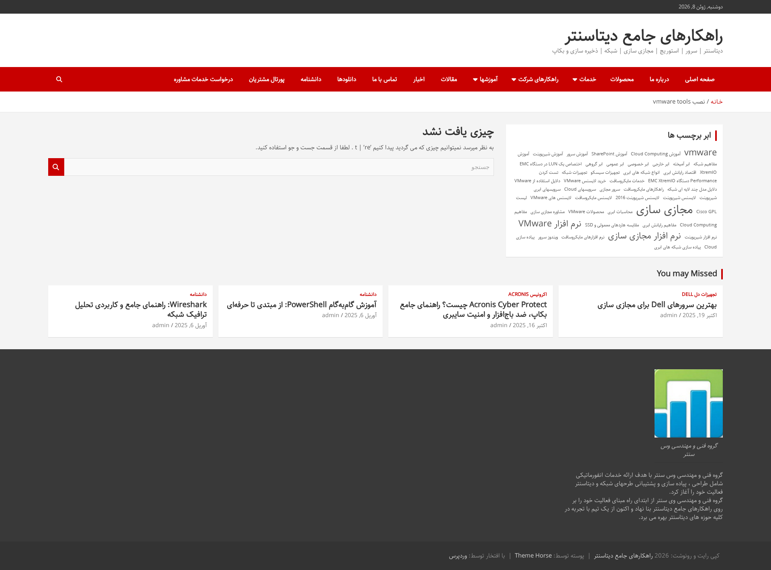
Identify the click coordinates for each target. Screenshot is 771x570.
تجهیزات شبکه (574, 172)
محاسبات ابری (620, 212)
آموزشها (489, 79)
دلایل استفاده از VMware (537, 181)
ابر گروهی (594, 164)
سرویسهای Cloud (580, 189)
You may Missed (687, 274)
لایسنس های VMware (550, 198)
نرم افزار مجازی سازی (644, 236)
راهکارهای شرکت (538, 79)
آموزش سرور (577, 154)
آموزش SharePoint (609, 154)
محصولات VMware (586, 212)
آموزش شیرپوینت (548, 154)
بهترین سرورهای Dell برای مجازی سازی (657, 305)
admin (668, 315)
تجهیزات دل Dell (699, 294)
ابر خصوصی (638, 164)
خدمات (587, 79)
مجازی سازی (664, 209)
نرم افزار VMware (549, 224)
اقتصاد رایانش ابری (679, 172)
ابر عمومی (615, 164)
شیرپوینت (708, 198)
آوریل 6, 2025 (361, 315)
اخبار (419, 79)
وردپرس (458, 555)
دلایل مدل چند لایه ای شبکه (692, 189)
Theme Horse (533, 555)
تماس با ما (384, 79)
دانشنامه (311, 79)
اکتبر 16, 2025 (530, 325)
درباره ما (659, 79)
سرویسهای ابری (547, 189)
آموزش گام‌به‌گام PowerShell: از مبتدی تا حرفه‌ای (302, 305)
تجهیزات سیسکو (605, 172)
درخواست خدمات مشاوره (203, 79)
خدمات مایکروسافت (627, 181)
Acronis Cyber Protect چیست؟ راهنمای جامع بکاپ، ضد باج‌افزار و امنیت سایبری (473, 310)
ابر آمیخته (681, 164)
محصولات (622, 79)
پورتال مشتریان (267, 79)
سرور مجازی (610, 189)
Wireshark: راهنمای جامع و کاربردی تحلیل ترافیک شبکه (141, 310)
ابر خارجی (661, 164)
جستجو (56, 167)
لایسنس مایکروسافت (593, 198)
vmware (700, 153)
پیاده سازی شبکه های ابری (677, 247)
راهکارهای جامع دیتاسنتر (644, 36)
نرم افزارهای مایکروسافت (582, 237)
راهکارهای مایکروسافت (644, 189)
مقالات (449, 79)
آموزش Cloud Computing (656, 154)
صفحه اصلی (700, 79)
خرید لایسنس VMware (585, 181)
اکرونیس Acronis (527, 294)
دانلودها (346, 79)
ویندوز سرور (548, 237)
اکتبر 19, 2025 (700, 315)
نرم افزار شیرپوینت (701, 237)
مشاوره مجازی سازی (547, 212)
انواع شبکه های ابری (641, 172)
